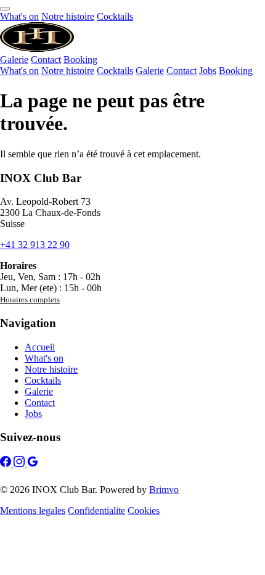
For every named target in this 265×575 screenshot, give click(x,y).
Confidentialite (96, 510)
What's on (19, 16)
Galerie (14, 59)
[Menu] (5, 8)
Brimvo (164, 489)
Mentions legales (32, 510)
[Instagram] (20, 463)
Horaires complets (30, 300)
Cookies (144, 510)
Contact (46, 59)
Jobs (207, 70)
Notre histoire (67, 16)
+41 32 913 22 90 (35, 244)
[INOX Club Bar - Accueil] (37, 48)
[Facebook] (7, 463)
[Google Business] (32, 463)
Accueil (40, 347)
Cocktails (115, 16)
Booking (80, 59)
